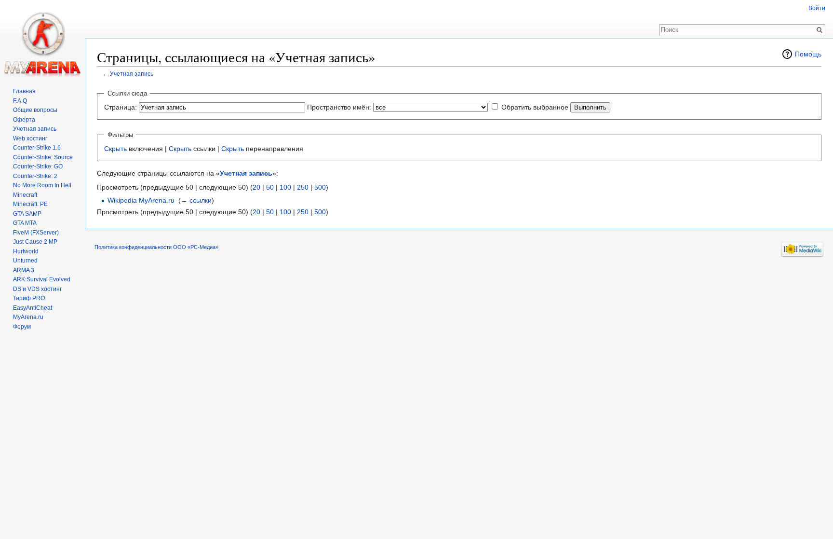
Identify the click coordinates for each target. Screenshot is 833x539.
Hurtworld (26, 251)
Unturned (25, 260)
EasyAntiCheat (32, 307)
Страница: (120, 107)
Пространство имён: (339, 107)
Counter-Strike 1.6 (37, 147)
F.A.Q (20, 100)
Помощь (808, 54)
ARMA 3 (23, 270)
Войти (816, 8)
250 (303, 187)
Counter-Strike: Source (43, 157)
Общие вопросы (35, 110)
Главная (24, 91)
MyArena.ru (28, 317)
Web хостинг (30, 138)
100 (285, 187)
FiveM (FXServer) (36, 232)
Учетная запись (131, 73)
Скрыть (115, 148)
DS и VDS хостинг (37, 289)
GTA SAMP (27, 213)
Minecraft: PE (30, 204)
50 (270, 187)
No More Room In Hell (42, 185)
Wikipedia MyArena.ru (141, 200)
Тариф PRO (29, 298)
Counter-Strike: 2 (35, 176)
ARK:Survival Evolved (41, 279)
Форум (22, 326)
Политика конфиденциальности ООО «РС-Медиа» (156, 247)
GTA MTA (25, 223)
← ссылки (196, 200)
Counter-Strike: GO (38, 166)
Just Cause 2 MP (35, 241)
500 (320, 187)
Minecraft (25, 195)
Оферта (24, 119)
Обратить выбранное (534, 107)
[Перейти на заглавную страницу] (42, 38)
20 (256, 187)
